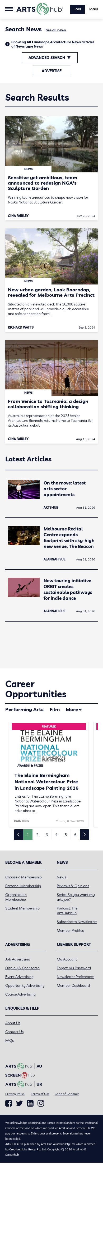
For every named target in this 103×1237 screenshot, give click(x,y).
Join (77, 9)
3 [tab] (47, 834)
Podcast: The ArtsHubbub (67, 910)
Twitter (19, 1103)
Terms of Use (40, 1094)
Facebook (8, 1103)
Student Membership (22, 908)
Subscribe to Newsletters (77, 921)
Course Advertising (20, 994)
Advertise (52, 71)
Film (55, 709)
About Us (12, 1023)
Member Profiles (70, 930)
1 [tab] (28, 834)
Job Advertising (17, 959)
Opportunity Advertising (25, 985)
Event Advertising (19, 976)
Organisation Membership (16, 897)
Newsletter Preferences (75, 976)
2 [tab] (37, 834)
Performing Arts (24, 709)
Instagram (41, 1103)
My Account (67, 959)
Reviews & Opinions (73, 885)
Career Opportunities (35, 689)
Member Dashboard (73, 985)
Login (93, 9)
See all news (56, 30)
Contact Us (14, 1031)
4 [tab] (56, 834)
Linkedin (30, 1103)
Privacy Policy (15, 1094)
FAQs (9, 1040)
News (61, 877)
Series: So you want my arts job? (76, 897)
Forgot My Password (74, 968)
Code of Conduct (67, 1094)
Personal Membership (23, 885)
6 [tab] (75, 834)
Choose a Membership (23, 877)
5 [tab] (66, 834)
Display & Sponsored (22, 968)
